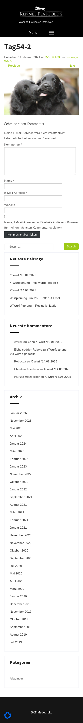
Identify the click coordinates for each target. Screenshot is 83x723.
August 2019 (18, 634)
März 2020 (17, 588)
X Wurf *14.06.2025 (23, 290)
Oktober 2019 (19, 619)
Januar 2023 (18, 466)
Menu (33, 32)
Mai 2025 (16, 428)
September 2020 (21, 558)
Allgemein (16, 678)
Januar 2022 (18, 489)
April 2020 (16, 581)
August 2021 (18, 504)
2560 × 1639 (53, 57)
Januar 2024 (18, 443)
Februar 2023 (19, 458)
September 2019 (21, 627)
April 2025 (16, 436)
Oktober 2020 (19, 550)
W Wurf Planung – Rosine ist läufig (33, 305)
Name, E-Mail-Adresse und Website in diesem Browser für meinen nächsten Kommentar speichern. (41, 224)
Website (9, 204)
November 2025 (20, 420)
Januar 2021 (18, 527)
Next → (74, 65)
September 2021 (21, 497)
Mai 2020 (16, 573)
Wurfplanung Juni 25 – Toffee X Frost (35, 298)
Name (9, 180)
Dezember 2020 (20, 535)
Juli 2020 (16, 565)
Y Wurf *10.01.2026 (23, 275)
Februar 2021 (19, 520)
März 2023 (17, 451)
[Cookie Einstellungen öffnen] (7, 717)
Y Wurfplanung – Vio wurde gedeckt (34, 282)
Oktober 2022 (19, 481)
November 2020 (20, 543)
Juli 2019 (16, 642)
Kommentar (13, 144)
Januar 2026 (18, 413)
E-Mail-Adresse (15, 192)
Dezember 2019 (20, 604)
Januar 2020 (18, 596)
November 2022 (20, 474)
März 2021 (17, 512)
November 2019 (20, 611)
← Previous (12, 65)
